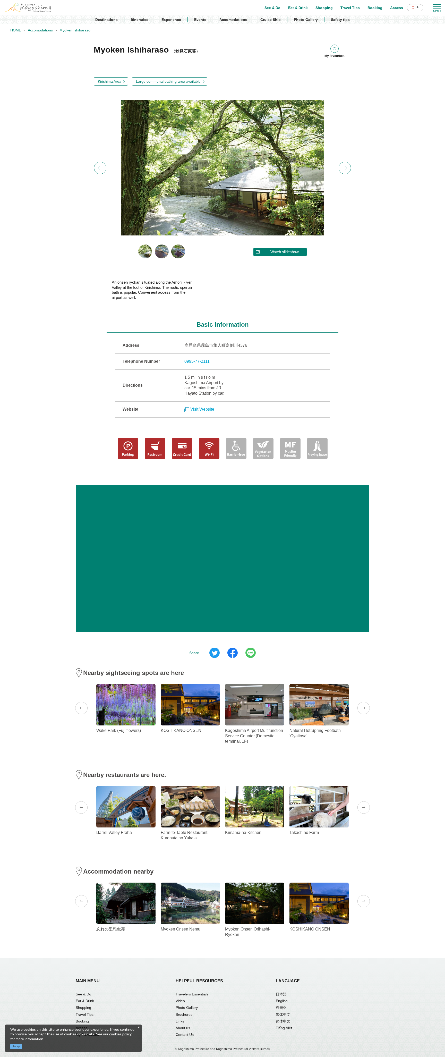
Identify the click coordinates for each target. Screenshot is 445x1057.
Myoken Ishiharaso (74, 30)
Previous (100, 168)
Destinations (106, 20)
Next (345, 168)
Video (180, 1001)
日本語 (281, 994)
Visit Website (202, 409)
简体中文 (283, 1021)
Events (200, 20)
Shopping (83, 1007)
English (282, 1001)
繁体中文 (283, 1014)
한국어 (281, 1007)
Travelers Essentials (192, 994)
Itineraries (139, 20)
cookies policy (120, 1034)
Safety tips (340, 20)
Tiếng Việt (284, 1028)
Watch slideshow (284, 252)
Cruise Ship (270, 20)
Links (180, 1021)
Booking (82, 1021)
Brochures (184, 1014)
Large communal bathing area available (168, 81)
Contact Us (185, 1035)
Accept (16, 1046)
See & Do (83, 994)
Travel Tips (84, 1014)
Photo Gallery (306, 20)
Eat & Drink (85, 1001)
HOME (15, 30)
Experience (171, 20)
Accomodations (233, 20)
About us (183, 1028)
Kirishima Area (109, 81)
